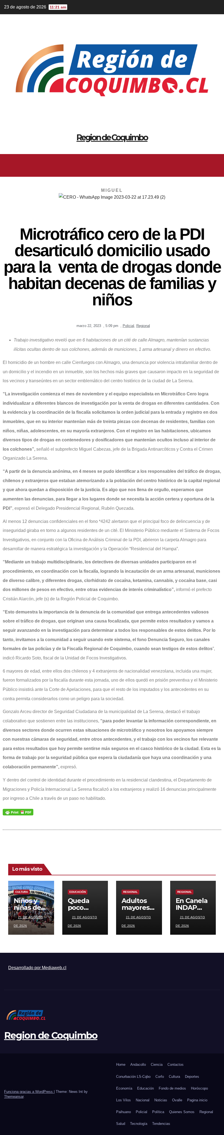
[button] (109, 165)
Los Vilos (123, 1100)
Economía (124, 1088)
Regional (143, 326)
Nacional (142, 1100)
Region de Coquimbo (112, 137)
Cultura (21, 891)
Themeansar (13, 1097)
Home (120, 1064)
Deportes (192, 1077)
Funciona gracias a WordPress (29, 1092)
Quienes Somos (181, 1112)
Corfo (159, 1077)
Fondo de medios (172, 1088)
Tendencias (161, 1124)
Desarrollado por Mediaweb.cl (37, 967)
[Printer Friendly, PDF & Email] (18, 811)
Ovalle (177, 1100)
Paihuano (123, 1112)
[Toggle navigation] (215, 165)
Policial (128, 326)
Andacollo (138, 1064)
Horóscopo (199, 1088)
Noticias (160, 1100)
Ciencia (157, 1064)
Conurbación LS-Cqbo (133, 1077)
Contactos (175, 1064)
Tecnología (138, 1124)
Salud (120, 1124)
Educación (77, 891)
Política (158, 1112)
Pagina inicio (197, 1100)
